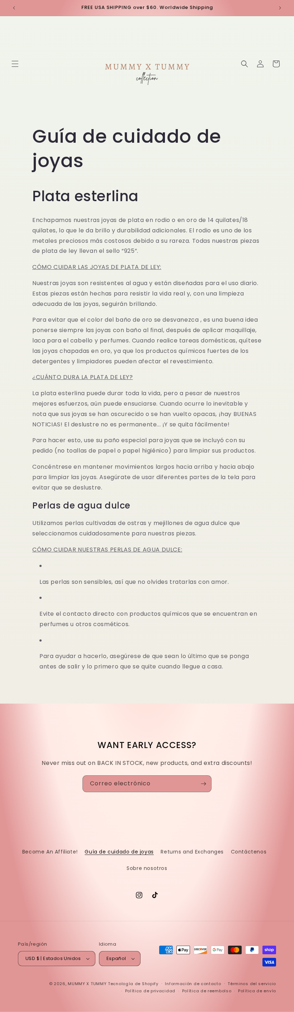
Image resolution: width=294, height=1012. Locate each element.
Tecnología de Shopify (133, 984)
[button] (15, 64)
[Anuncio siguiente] (280, 8)
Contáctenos (249, 851)
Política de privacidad (150, 991)
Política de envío (257, 991)
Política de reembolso (207, 991)
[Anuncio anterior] (14, 8)
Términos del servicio (252, 984)
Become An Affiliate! (50, 851)
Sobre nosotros (147, 868)
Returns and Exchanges (192, 851)
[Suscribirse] (203, 783)
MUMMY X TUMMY (87, 984)
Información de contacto (193, 984)
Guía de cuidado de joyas (119, 851)
